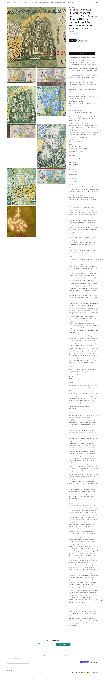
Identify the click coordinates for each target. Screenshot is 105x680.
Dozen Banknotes (82, 40)
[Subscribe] (27, 662)
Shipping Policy (42, 655)
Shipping (76, 33)
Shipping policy (43, 677)
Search (31, 655)
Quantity (70, 43)
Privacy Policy (63, 655)
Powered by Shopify (18, 677)
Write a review (63, 644)
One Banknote (73, 40)
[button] (91, 2)
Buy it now (82, 53)
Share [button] (71, 629)
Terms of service (36, 677)
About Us (36, 655)
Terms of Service (56, 655)
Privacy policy (30, 677)
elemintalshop (12, 677)
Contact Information (71, 655)
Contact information (50, 677)
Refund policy (49, 655)
